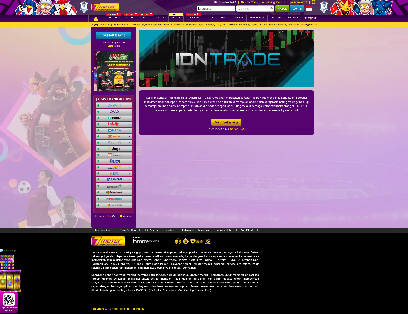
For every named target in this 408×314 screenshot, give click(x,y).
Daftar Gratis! (238, 128)
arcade (176, 17)
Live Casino (193, 17)
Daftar (297, 8)
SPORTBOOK (113, 17)
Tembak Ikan (257, 18)
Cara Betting (128, 230)
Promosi (293, 18)
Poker (223, 18)
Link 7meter (150, 230)
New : (95, 25)
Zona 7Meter (225, 230)
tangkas (239, 18)
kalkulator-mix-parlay (195, 230)
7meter (95, 252)
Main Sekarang (226, 122)
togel (210, 18)
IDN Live (160, 18)
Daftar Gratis (113, 35)
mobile (170, 230)
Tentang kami (103, 230)
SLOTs (145, 17)
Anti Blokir (247, 230)
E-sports (131, 17)
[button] (310, 8)
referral (276, 18)
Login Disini (114, 45)
